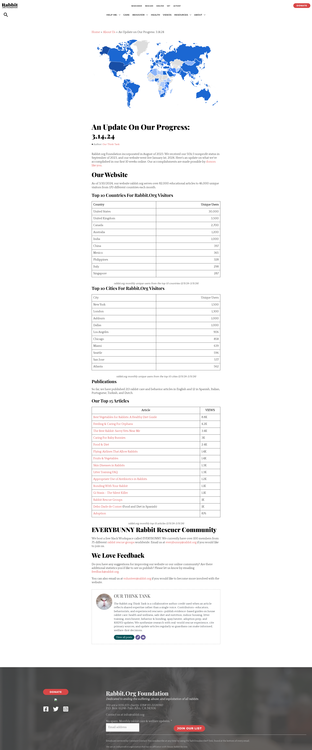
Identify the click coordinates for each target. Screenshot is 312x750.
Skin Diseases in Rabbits (109, 465)
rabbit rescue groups (121, 542)
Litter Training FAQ (105, 472)
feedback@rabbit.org (105, 571)
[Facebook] (46, 709)
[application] (119, 15)
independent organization (128, 747)
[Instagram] (66, 709)
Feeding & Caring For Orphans (113, 424)
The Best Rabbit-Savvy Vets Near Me (116, 431)
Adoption (99, 513)
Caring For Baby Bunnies (109, 437)
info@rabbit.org (134, 714)
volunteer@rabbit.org (137, 578)
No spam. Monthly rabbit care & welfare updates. (139, 721)
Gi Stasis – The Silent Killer (110, 493)
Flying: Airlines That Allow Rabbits (115, 451)
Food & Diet (101, 444)
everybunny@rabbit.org (181, 542)
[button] (301, 5)
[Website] (137, 637)
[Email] (143, 637)
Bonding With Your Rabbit (110, 486)
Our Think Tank (111, 144)
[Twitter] (56, 709)
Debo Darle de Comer (107, 506)
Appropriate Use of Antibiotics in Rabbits (120, 479)
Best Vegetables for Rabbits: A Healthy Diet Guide (125, 417)
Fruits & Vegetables (105, 458)
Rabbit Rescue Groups (107, 500)
